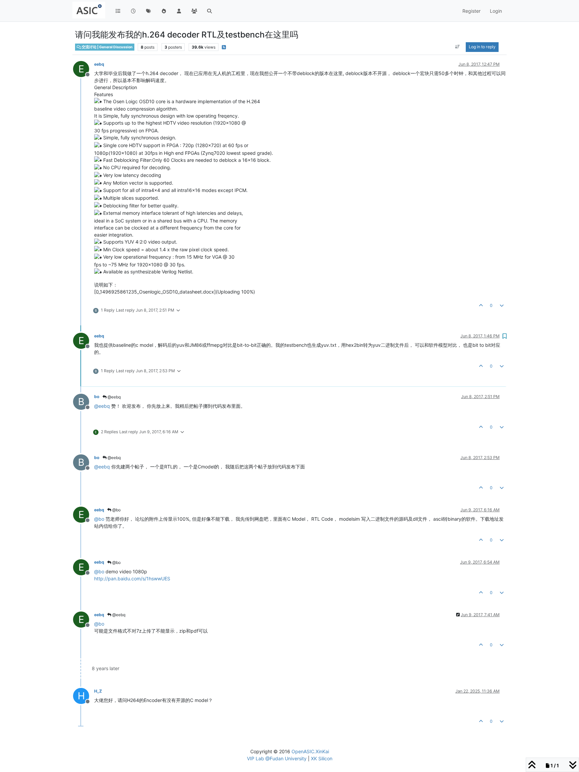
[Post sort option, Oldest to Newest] (457, 47)
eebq (99, 64)
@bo (116, 509)
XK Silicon (321, 758)
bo (97, 396)
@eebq (114, 396)
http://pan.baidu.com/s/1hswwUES (132, 578)
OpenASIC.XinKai (310, 751)
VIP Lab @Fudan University (277, 758)
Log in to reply (482, 46)
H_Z (98, 691)
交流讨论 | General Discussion (107, 47)
